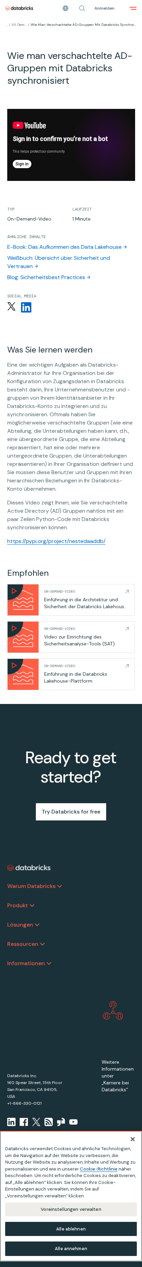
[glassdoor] (61, 1122)
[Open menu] (133, 8)
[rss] (48, 1122)
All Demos (19, 24)
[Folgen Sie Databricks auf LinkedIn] (26, 307)
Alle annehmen (71, 1248)
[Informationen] (49, 963)
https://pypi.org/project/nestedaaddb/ (56, 541)
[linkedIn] (11, 1122)
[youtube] (73, 1122)
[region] (71, 1196)
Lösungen (20, 924)
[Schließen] (132, 1139)
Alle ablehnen (71, 1229)
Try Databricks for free (71, 811)
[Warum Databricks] (59, 886)
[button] (82, 8)
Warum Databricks (31, 886)
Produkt (17, 905)
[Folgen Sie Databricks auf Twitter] (11, 307)
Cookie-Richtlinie (99, 1169)
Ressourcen (22, 944)
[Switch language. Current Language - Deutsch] (65, 8)
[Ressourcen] (42, 944)
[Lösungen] (37, 925)
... (7, 24)
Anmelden (104, 8)
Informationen (26, 963)
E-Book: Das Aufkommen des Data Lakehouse (64, 247)
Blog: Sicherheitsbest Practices (46, 277)
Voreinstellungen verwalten (71, 1209)
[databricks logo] (29, 868)
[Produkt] (32, 905)
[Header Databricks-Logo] (19, 8)
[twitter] (36, 1122)
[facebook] (24, 1122)
